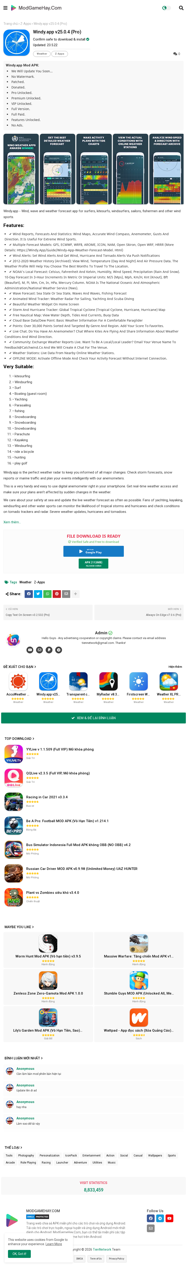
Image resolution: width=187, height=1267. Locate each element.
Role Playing (28, 1162)
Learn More (54, 1244)
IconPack (71, 1155)
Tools (9, 1155)
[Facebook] (29, 594)
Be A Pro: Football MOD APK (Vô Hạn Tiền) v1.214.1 (67, 821)
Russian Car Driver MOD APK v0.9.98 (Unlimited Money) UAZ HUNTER (82, 869)
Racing (46, 1162)
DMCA (79, 1258)
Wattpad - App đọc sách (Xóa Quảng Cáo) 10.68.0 (143, 1030)
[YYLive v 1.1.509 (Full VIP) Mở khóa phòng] (14, 754)
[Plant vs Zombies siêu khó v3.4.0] (14, 897)
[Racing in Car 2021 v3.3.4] (14, 802)
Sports (172, 1155)
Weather (42, 53)
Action (110, 1155)
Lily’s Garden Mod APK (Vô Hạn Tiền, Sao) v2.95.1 (52, 1030)
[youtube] (29, 650)
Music (112, 1162)
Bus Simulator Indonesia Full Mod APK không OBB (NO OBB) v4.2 (78, 845)
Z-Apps (25, 23)
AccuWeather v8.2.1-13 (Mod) (19, 694)
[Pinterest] (57, 594)
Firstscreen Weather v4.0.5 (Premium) (140, 694)
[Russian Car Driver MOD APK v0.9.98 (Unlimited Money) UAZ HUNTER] (14, 873)
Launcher (62, 1162)
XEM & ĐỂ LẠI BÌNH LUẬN (96, 718)
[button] (181, 8)
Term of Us (96, 1258)
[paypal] (49, 650)
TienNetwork (102, 1249)
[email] (39, 650)
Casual (138, 1155)
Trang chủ (10, 23)
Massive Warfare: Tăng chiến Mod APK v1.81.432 (143, 956)
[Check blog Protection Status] (37, 1219)
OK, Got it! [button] (19, 1254)
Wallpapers (155, 1155)
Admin (101, 632)
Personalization (50, 1155)
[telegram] (58, 650)
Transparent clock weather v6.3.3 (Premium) (80, 694)
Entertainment (92, 1155)
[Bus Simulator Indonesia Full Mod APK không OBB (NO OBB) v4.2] (14, 849)
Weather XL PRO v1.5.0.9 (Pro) (170, 694)
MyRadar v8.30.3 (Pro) (110, 694)
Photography (26, 1155)
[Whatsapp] (47, 594)
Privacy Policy (116, 1258)
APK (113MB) (93, 562)
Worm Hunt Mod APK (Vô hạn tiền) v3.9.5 (48, 956)
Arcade (10, 1162)
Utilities (97, 1162)
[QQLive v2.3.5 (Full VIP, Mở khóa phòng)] (14, 778)
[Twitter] (38, 594)
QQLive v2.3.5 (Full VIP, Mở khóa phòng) (58, 773)
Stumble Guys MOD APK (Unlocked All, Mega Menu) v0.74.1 (143, 993)
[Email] (66, 594)
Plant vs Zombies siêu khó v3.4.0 (52, 893)
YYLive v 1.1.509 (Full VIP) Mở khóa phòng (60, 749)
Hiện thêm (175, 666)
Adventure (80, 1162)
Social (124, 1155)
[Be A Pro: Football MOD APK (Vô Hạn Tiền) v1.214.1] (14, 825)
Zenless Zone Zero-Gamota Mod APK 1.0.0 (48, 993)
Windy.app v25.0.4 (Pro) (49, 694)
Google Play (94, 552)
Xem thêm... (12, 522)
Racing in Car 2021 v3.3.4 (47, 797)
